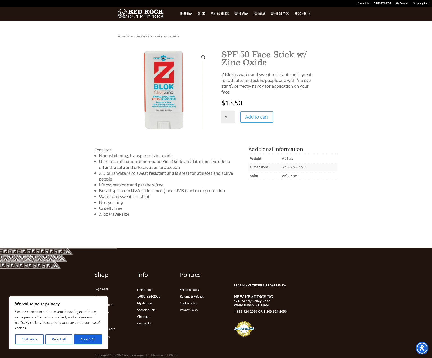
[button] (203, 57)
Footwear (259, 14)
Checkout (143, 316)
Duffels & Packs (280, 14)
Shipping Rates (189, 289)
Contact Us (363, 3)
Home (121, 36)
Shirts (201, 14)
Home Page (144, 289)
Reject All (59, 339)
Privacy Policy (189, 310)
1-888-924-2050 (382, 3)
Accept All (88, 339)
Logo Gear (186, 14)
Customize (29, 339)
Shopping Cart (421, 3)
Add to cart (256, 117)
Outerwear (241, 14)
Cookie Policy (188, 303)
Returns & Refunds (192, 296)
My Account (402, 3)
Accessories (302, 14)
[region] (58, 322)
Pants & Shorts (220, 14)
